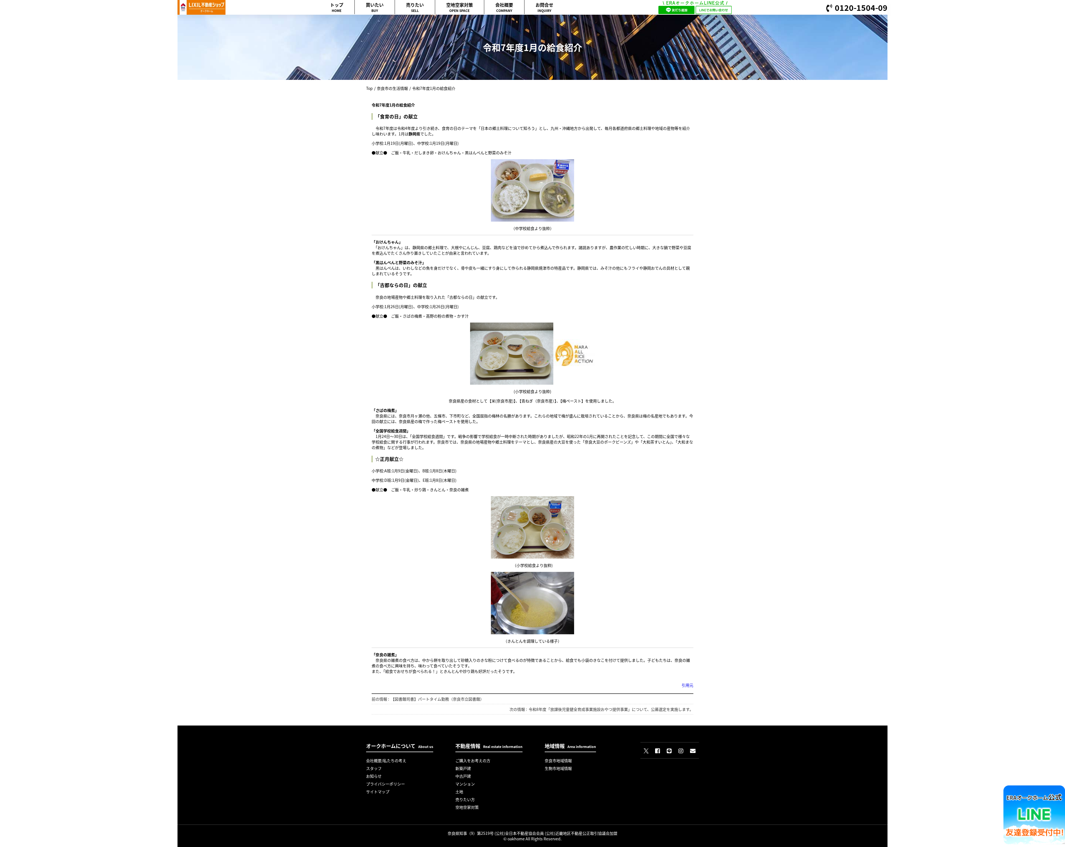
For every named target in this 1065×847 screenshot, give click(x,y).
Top (369, 88)
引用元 (687, 685)
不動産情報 (489, 745)
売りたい (415, 7)
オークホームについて (399, 745)
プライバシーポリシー (385, 784)
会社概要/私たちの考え (386, 760)
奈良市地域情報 (558, 760)
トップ (336, 7)
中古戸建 (463, 776)
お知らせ (374, 776)
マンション (465, 784)
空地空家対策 (459, 7)
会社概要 (504, 7)
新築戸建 (463, 768)
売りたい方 (465, 799)
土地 (459, 791)
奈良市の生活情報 (392, 88)
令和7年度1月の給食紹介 (433, 88)
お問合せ (544, 7)
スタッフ (374, 768)
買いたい (375, 7)
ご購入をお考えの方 (472, 760)
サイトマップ (377, 791)
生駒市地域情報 (558, 768)
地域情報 (570, 745)
